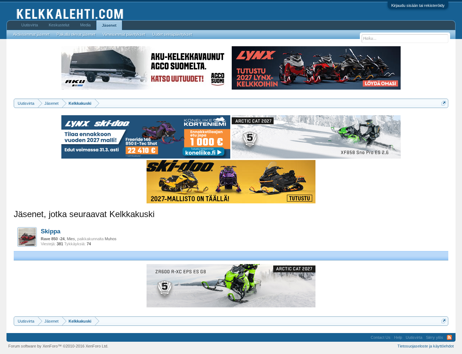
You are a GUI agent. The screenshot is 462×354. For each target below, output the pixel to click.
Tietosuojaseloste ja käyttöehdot (425, 346)
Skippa (50, 231)
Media (85, 25)
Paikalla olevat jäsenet (76, 34)
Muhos (111, 239)
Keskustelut (59, 25)
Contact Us (381, 337)
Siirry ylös (434, 337)
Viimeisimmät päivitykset (124, 34)
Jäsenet (109, 25)
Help (398, 337)
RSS (449, 337)
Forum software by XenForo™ (58, 346)
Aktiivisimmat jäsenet (31, 34)
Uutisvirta (29, 25)
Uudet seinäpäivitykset (172, 34)
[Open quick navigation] (443, 103)
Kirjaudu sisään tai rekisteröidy (418, 5)
